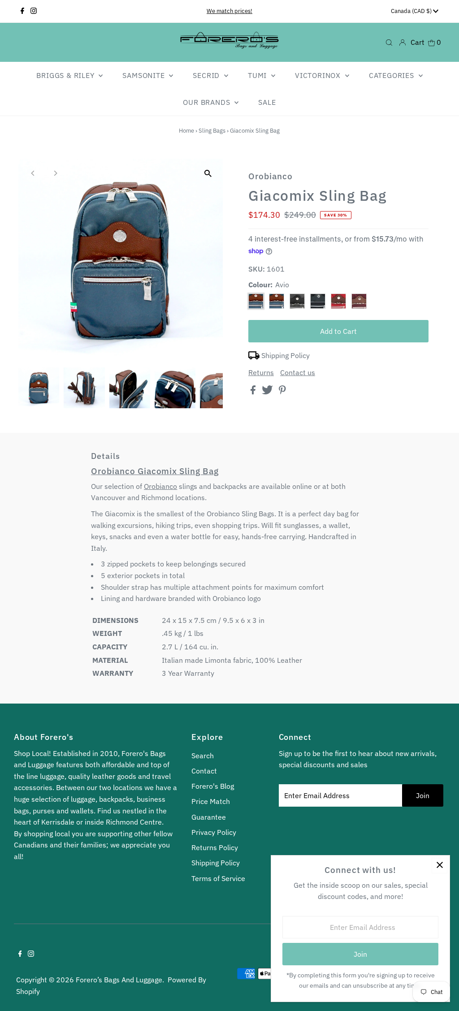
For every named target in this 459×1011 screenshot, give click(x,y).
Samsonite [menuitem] (144, 75)
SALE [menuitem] (267, 102)
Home (186, 130)
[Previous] (33, 173)
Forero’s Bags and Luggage (119, 979)
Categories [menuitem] (392, 75)
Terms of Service (218, 878)
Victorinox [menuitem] (319, 75)
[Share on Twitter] (268, 391)
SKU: (256, 268)
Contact (204, 770)
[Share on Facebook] (254, 391)
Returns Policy (214, 847)
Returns (261, 372)
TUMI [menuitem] (258, 75)
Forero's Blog (212, 786)
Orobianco (160, 486)
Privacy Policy (213, 832)
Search (202, 755)
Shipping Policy (285, 355)
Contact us (297, 372)
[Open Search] (389, 42)
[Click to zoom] (208, 173)
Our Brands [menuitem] (207, 102)
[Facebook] (22, 11)
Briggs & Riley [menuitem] (66, 75)
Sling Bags (212, 130)
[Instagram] (33, 11)
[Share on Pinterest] (282, 391)
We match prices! (229, 11)
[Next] (55, 173)
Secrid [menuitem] (207, 75)
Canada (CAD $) (412, 11)
